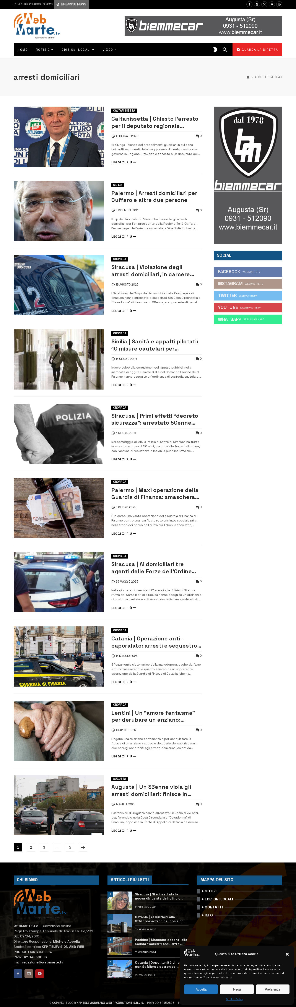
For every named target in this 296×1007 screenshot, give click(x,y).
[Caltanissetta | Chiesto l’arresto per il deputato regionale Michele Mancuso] (59, 137)
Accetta (201, 989)
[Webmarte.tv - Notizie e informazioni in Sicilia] (37, 26)
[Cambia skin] (215, 49)
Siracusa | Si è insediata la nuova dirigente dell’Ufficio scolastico (158, 896)
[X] (264, 4)
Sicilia (117, 185)
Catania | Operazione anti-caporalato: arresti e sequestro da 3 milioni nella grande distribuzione (154, 642)
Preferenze (272, 989)
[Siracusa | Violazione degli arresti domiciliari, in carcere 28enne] (59, 285)
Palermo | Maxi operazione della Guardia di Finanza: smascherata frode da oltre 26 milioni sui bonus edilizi (156, 494)
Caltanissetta (124, 110)
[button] (287, 954)
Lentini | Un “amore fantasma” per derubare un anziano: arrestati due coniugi (153, 716)
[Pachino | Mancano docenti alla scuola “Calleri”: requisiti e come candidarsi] (119, 946)
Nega (237, 989)
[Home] (248, 77)
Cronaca (119, 259)
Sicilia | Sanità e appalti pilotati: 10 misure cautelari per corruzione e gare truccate (154, 345)
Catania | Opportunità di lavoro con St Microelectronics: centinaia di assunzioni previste (161, 965)
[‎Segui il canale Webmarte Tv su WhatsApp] (279, 4)
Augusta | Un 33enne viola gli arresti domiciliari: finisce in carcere (151, 790)
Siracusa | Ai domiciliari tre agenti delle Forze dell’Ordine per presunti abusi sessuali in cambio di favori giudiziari (151, 568)
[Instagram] (257, 4)
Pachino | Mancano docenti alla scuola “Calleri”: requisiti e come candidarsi (161, 942)
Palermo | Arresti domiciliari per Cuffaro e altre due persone (154, 197)
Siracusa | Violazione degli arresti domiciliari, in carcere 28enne (150, 271)
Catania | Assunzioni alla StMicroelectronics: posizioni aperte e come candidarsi (159, 919)
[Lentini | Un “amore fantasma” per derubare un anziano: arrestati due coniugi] (59, 731)
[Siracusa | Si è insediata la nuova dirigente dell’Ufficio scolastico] (119, 901)
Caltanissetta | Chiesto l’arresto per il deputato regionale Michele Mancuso (154, 122)
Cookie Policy (235, 999)
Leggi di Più (121, 162)
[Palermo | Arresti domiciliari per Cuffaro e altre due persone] (59, 211)
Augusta (119, 779)
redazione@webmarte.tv (42, 962)
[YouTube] (272, 4)
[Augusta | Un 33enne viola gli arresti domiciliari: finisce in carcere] (59, 805)
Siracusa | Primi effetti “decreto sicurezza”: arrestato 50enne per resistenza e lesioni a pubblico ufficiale (154, 419)
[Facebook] (249, 4)
